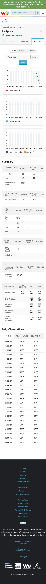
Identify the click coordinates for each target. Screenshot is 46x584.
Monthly (31, 51)
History (38, 42)
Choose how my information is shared (23, 550)
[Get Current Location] (38, 12)
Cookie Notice (23, 507)
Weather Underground (27, 566)
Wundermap (23, 491)
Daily (14, 51)
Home (5, 12)
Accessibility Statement (23, 510)
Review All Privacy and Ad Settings (23, 542)
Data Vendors (23, 517)
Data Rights (23, 557)
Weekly (21, 51)
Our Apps (23, 468)
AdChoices (23, 513)
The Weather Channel (18, 566)
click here (25, 7)
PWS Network (23, 488)
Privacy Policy (23, 503)
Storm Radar (37, 566)
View (23, 62)
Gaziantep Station (13, 35)
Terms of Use (23, 500)
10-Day (12, 42)
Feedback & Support (23, 494)
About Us (23, 472)
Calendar (24, 42)
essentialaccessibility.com (23, 523)
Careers (23, 478)
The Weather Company (9, 566)
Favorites (5, 21)
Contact (23, 475)
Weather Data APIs (23, 482)
